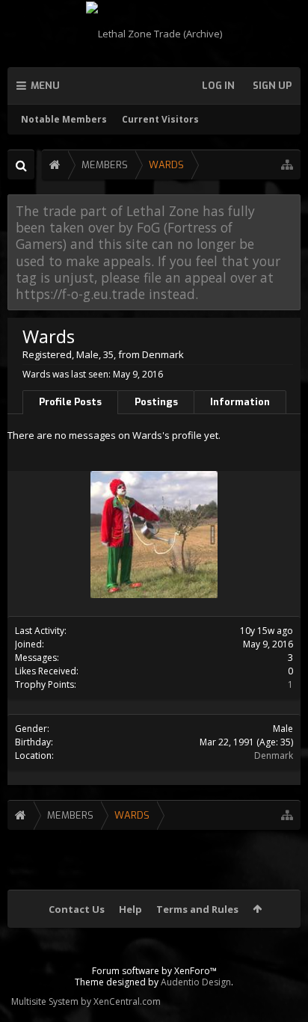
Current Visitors (160, 119)
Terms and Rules (197, 909)
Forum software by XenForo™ (154, 970)
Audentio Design (196, 982)
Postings (156, 401)
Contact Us (77, 909)
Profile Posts (70, 401)
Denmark (273, 755)
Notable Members (64, 119)
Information (240, 401)
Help (130, 909)
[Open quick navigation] (287, 164)
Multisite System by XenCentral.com (86, 1001)
